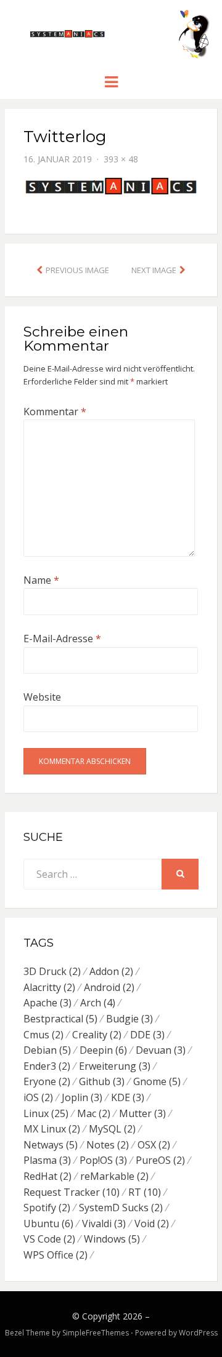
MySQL (112, 1129)
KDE (127, 1097)
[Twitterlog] (111, 185)
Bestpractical (60, 1018)
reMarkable (114, 1176)
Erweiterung (114, 1066)
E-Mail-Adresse (62, 638)
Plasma (47, 1160)
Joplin (82, 1097)
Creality (96, 1034)
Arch (97, 1002)
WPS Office (55, 1255)
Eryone (46, 1081)
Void (151, 1223)
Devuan (161, 1050)
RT (144, 1192)
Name (41, 580)
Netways (50, 1145)
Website (42, 697)
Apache (47, 1002)
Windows (112, 1239)
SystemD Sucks (121, 1207)
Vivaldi (104, 1223)
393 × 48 (121, 159)
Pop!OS (103, 1160)
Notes (107, 1145)
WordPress (198, 1332)
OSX (154, 1145)
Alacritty (49, 987)
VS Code (49, 1239)
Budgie (129, 1018)
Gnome (157, 1081)
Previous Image (77, 270)
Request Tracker (71, 1192)
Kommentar (54, 411)
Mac (93, 1113)
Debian (47, 1050)
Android (109, 987)
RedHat (47, 1176)
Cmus (43, 1034)
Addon (111, 971)
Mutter (142, 1113)
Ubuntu (48, 1223)
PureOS (160, 1160)
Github (102, 1081)
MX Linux (51, 1129)
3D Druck (52, 971)
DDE (147, 1034)
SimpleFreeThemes (95, 1332)
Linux (45, 1113)
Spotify (46, 1207)
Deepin (103, 1050)
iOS (38, 1097)
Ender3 (46, 1066)
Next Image (153, 270)
